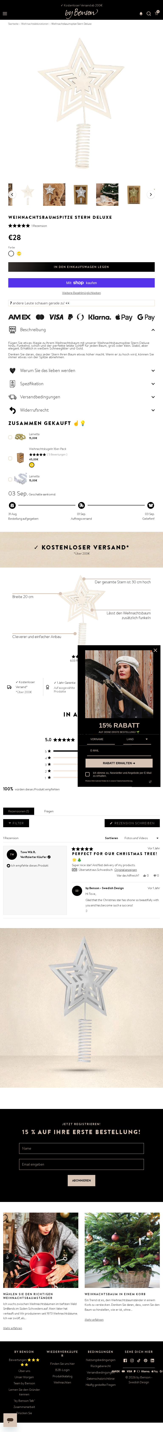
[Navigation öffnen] (5, 14)
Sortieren (112, 838)
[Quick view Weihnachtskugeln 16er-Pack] (20, 458)
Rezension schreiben (135, 824)
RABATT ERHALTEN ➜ (119, 763)
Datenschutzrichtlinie (101, 1378)
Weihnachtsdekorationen (35, 24)
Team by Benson (24, 1383)
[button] (141, 14)
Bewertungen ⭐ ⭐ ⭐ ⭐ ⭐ (24, 1362)
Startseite (13, 24)
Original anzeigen (125, 869)
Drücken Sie (24, 1413)
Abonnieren (81, 1180)
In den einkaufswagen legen (81, 267)
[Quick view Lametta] (20, 437)
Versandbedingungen (101, 1372)
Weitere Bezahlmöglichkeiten (81, 293)
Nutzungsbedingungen (100, 1360)
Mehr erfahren (12, 1328)
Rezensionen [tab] (19, 812)
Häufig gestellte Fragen (101, 1385)
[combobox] (137, 739)
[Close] (155, 650)
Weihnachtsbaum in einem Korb (115, 1294)
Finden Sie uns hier (62, 1364)
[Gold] (31, 465)
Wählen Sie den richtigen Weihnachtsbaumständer (28, 1296)
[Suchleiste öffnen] (148, 14)
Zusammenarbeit (24, 1407)
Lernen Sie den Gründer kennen (24, 1392)
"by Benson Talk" (24, 1401)
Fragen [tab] (49, 812)
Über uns (24, 1371)
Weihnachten (62, 1382)
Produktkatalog (62, 1376)
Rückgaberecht (101, 1366)
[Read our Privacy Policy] (150, 781)
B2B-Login (62, 1370)
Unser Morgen (24, 1377)
